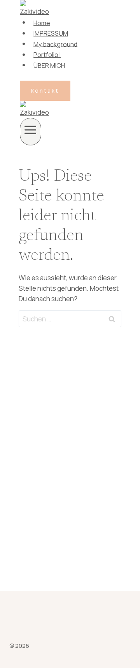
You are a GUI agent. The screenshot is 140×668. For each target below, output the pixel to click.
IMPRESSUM (50, 33)
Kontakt (45, 90)
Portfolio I (47, 54)
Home (41, 22)
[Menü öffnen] (30, 131)
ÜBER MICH (49, 65)
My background (55, 44)
